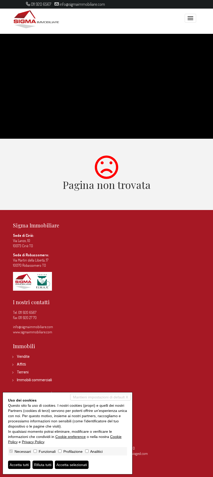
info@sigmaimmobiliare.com (82, 4)
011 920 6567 (41, 4)
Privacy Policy (33, 442)
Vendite (23, 356)
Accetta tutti (19, 465)
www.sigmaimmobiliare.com (32, 332)
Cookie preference (70, 437)
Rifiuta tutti (42, 465)
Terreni (23, 372)
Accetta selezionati (71, 465)
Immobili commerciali (34, 380)
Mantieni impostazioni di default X (100, 397)
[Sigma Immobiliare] (36, 19)
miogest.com (139, 453)
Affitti (21, 364)
